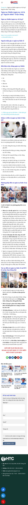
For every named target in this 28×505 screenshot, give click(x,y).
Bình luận (5, 402)
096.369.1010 (10, 468)
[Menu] (2, 2)
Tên (4, 415)
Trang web (5, 429)
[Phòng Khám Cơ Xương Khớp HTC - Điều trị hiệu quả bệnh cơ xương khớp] (14, 2)
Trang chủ (3, 7)
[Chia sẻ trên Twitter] (12, 357)
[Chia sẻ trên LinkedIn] (21, 357)
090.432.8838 (19, 468)
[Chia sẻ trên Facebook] (10, 357)
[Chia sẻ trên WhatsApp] (7, 357)
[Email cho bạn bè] (15, 357)
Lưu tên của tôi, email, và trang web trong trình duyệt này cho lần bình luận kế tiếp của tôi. (14, 438)
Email (5, 422)
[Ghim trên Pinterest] (18, 357)
